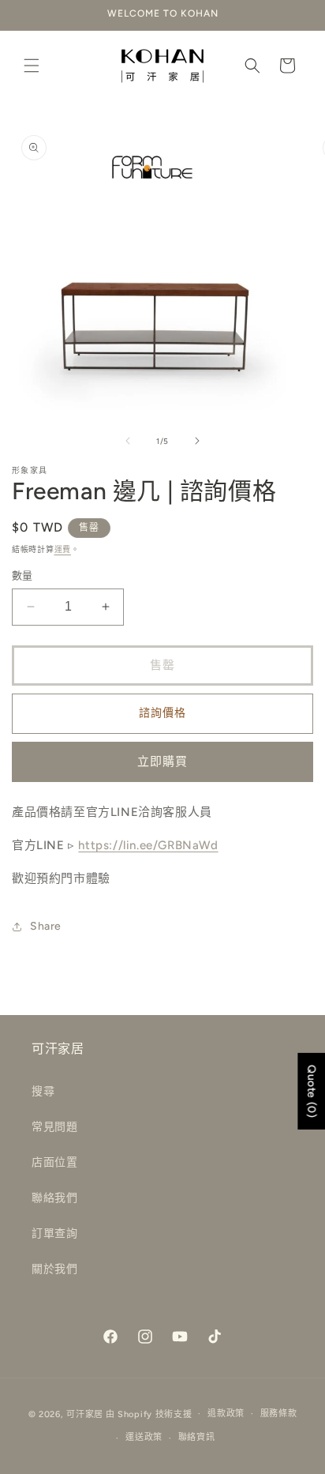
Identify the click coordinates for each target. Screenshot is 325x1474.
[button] (31, 65)
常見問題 (54, 1127)
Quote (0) (311, 1091)
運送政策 (143, 1437)
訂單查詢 (54, 1233)
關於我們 (54, 1269)
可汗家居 (84, 1413)
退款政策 (226, 1413)
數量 (22, 575)
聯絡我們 (54, 1198)
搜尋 (43, 1091)
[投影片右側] (197, 440)
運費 (62, 549)
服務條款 (278, 1413)
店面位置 (54, 1162)
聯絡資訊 (196, 1437)
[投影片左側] (127, 440)
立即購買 (162, 761)
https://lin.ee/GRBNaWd (148, 845)
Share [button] (46, 926)
